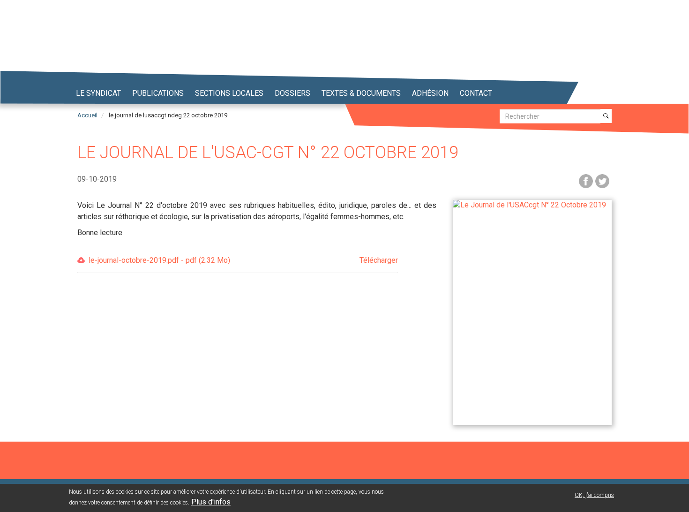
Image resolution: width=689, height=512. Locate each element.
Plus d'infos (211, 501)
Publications (158, 93)
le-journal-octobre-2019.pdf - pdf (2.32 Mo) (243, 260)
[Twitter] (602, 180)
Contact (476, 93)
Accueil (87, 115)
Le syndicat (98, 93)
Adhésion (430, 93)
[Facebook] (586, 180)
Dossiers (292, 93)
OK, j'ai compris (594, 495)
